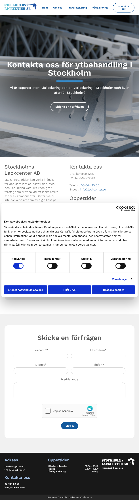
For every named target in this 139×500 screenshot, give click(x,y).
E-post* (40, 364)
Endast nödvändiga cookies (25, 289)
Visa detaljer (120, 279)
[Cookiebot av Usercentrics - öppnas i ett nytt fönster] (119, 208)
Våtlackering (100, 7)
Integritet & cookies (112, 468)
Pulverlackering (77, 7)
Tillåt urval (69, 289)
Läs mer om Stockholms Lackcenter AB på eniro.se (69, 497)
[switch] (52, 266)
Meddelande (69, 379)
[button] (123, 8)
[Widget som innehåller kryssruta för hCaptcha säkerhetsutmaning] (69, 411)
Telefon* (98, 364)
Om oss (57, 7)
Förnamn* (41, 350)
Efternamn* (98, 350)
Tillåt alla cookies (113, 289)
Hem (45, 7)
